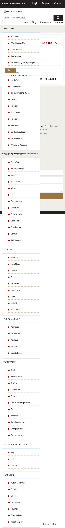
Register (46, 3)
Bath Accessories (18, 422)
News (25, 22)
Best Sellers (49, 524)
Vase (13, 175)
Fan (12, 195)
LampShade (15, 264)
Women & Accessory (20, 145)
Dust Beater (16, 227)
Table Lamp (15, 290)
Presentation (45, 22)
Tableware (15, 80)
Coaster (14, 396)
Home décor (16, 86)
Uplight (14, 303)
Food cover (15, 390)
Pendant (14, 277)
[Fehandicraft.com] (13, 12)
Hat (12, 459)
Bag (12, 453)
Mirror (13, 188)
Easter (13, 496)
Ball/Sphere (16, 240)
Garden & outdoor (18, 132)
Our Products (16, 50)
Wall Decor (15, 113)
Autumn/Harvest (18, 483)
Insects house (16, 353)
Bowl (13, 370)
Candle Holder (17, 435)
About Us (8, 29)
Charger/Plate (17, 429)
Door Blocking (17, 214)
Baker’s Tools (16, 377)
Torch (13, 297)
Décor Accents (17, 201)
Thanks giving (16, 515)
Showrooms (16, 56)
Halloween (15, 502)
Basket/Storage (17, 169)
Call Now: (13, 4)
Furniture (15, 106)
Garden (14, 234)
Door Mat (15, 221)
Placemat (14, 416)
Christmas (15, 489)
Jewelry (14, 466)
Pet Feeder (15, 334)
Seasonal (14, 126)
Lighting (14, 100)
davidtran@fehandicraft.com (24, 153)
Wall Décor (15, 182)
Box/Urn (14, 383)
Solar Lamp (15, 284)
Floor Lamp (15, 258)
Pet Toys (14, 340)
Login (35, 3)
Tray (12, 409)
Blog (34, 22)
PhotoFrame (16, 162)
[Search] (58, 18)
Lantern (14, 271)
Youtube (59, 22)
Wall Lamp (15, 310)
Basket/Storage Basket (20, 93)
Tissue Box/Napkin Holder (22, 403)
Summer (14, 509)
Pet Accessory (17, 139)
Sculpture (15, 208)
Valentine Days (17, 522)
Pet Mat (14, 347)
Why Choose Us (18, 43)
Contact (58, 3)
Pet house (15, 327)
